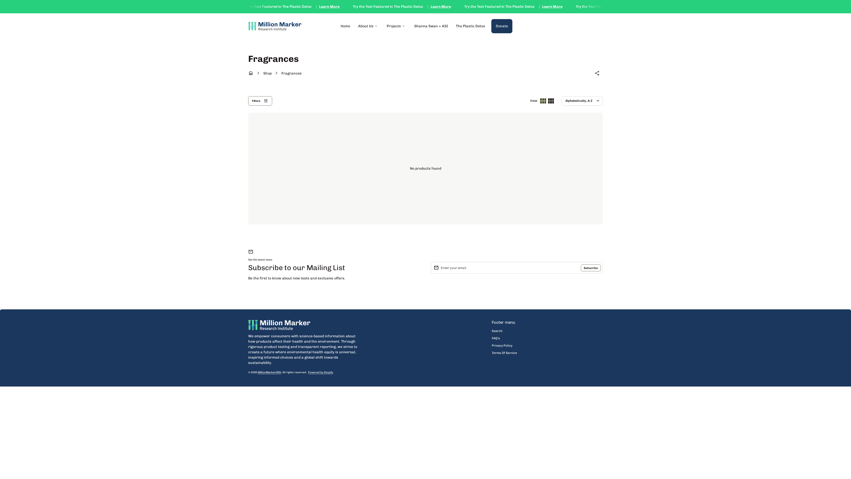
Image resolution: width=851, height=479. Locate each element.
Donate (504, 26)
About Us (368, 26)
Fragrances (291, 73)
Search (497, 331)
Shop (267, 73)
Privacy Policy (502, 345)
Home (345, 26)
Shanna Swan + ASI (431, 26)
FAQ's (496, 338)
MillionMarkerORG (269, 372)
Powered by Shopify (320, 372)
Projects (396, 26)
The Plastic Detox (470, 26)
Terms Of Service (504, 353)
